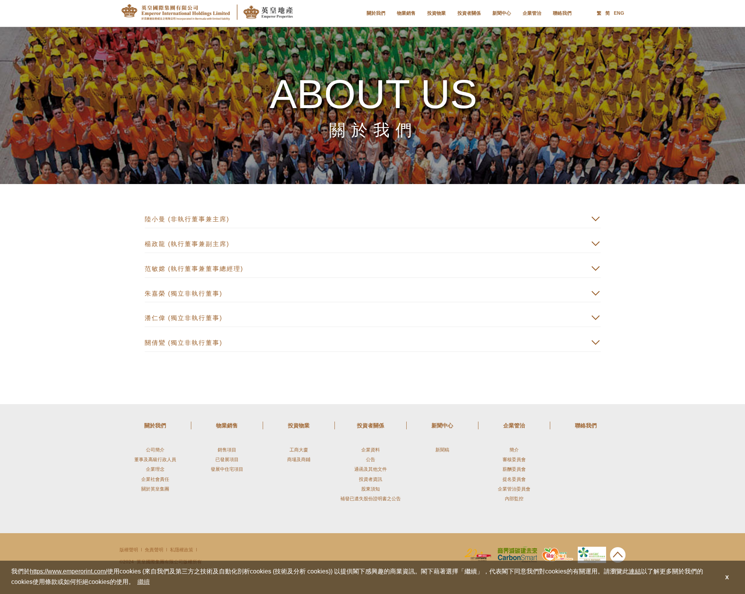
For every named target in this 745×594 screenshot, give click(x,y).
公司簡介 (155, 450)
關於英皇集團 (155, 489)
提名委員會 (514, 479)
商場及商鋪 (298, 459)
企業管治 (532, 13)
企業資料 (370, 450)
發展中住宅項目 (227, 469)
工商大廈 (298, 450)
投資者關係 (469, 13)
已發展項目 (227, 459)
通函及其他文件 (370, 469)
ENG (619, 13)
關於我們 (376, 13)
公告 (370, 459)
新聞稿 (442, 450)
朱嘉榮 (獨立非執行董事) (183, 293)
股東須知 (370, 489)
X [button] (727, 577)
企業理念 (155, 469)
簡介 (514, 450)
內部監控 (514, 498)
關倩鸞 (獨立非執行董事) (183, 342)
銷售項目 (227, 450)
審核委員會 (514, 459)
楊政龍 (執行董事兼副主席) (187, 244)
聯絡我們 (562, 13)
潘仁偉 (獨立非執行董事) (183, 318)
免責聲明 (154, 550)
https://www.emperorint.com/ (68, 571)
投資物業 (436, 13)
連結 (635, 571)
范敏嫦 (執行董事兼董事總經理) (194, 268)
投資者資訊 (370, 479)
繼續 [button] (143, 582)
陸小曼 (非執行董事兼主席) (187, 219)
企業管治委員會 (514, 489)
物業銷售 (406, 13)
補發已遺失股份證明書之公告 (370, 498)
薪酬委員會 (514, 469)
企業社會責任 (155, 479)
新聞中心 (501, 13)
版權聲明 (129, 550)
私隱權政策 (181, 550)
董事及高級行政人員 (155, 459)
